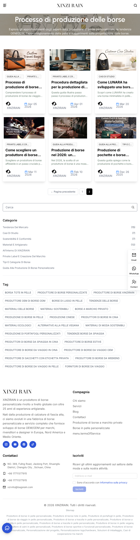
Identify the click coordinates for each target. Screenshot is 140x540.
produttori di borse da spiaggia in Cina (31, 341)
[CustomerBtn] (7, 528)
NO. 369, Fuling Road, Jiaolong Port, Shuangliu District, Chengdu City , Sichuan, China (34, 465)
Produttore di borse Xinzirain (114, 292)
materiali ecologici (18, 325)
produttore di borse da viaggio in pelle (32, 366)
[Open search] (135, 5)
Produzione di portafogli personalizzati (32, 333)
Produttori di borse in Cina (99, 317)
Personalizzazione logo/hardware (78, 530)
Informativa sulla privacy (113, 482)
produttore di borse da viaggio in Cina (31, 349)
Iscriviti (79, 489)
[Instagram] (6, 444)
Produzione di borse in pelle (24, 317)
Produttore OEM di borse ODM (25, 300)
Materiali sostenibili (54, 308)
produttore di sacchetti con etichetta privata (37, 358)
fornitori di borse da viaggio (84, 366)
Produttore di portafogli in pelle (104, 516)
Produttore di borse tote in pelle (70, 516)
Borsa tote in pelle (18, 292)
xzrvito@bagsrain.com (20, 487)
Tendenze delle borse (103, 300)
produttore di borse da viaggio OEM (88, 349)
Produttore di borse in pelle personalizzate (29, 516)
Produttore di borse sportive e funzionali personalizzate (81, 526)
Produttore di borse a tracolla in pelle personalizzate (81, 519)
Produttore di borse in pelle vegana (114, 523)
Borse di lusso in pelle (67, 300)
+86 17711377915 (17, 473)
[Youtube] (15, 444)
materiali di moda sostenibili (105, 325)
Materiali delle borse (19, 308)
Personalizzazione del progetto (42, 530)
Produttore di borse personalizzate (62, 292)
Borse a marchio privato (91, 308)
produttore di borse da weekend (97, 358)
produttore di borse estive (83, 341)
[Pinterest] (23, 444)
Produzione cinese (62, 317)
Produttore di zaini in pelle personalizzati (29, 526)
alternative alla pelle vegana (58, 325)
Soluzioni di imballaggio (109, 530)
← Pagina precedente (63, 191)
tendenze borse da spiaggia (85, 333)
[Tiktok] (32, 444)
